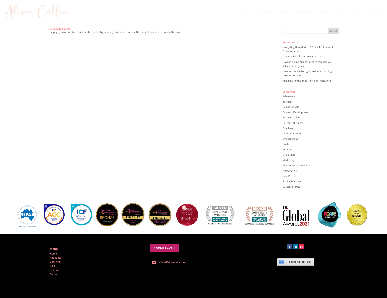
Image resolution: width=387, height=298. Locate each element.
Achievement (290, 96)
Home (234, 12)
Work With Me (264, 12)
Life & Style (289, 154)
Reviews (352, 12)
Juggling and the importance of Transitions (307, 80)
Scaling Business (292, 181)
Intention (288, 149)
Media (337, 12)
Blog (52, 265)
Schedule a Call (164, 248)
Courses (283, 12)
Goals (286, 144)
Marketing (288, 160)
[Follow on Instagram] (301, 246)
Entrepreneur (290, 138)
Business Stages (292, 117)
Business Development (296, 112)
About (245, 12)
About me (55, 257)
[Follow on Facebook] (289, 246)
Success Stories (291, 186)
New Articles (290, 170)
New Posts (289, 176)
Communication (292, 133)
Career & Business (293, 123)
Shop (379, 12)
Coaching (288, 128)
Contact (368, 12)
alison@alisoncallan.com (173, 262)
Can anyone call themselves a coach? (303, 56)
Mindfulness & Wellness (296, 165)
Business (288, 101)
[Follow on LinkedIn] (295, 246)
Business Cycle (291, 107)
